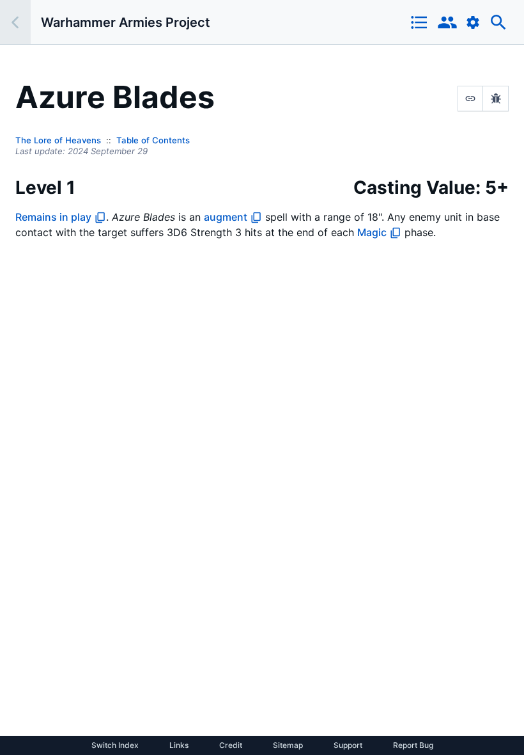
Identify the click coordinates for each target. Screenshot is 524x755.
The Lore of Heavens (58, 140)
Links (179, 745)
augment (225, 217)
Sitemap (288, 745)
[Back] (15, 22)
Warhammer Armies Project (125, 22)
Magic (372, 232)
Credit (230, 745)
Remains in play (53, 217)
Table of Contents (153, 140)
